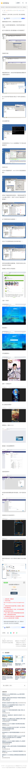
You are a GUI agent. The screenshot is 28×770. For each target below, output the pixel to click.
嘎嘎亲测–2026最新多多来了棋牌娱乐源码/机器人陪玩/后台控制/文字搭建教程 (13, 719)
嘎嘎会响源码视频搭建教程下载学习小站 (13, 7)
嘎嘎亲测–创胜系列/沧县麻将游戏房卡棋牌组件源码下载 (7, 665)
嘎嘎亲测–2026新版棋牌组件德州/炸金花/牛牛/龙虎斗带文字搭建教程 (13, 705)
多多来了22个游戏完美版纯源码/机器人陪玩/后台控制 (13, 711)
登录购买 (14, 593)
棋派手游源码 (22, 10)
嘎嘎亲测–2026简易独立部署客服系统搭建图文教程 (14, 755)
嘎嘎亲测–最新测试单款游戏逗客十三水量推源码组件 (20, 678)
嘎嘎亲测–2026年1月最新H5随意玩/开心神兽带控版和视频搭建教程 (13, 742)
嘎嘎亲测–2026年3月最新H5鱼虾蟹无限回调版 (13, 723)
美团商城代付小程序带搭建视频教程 (10, 732)
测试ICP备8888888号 (10, 767)
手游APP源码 (15, 10)
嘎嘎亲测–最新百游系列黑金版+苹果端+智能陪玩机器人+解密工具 (14, 698)
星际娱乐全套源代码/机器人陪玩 (10, 702)
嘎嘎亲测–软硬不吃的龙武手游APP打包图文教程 (7, 641)
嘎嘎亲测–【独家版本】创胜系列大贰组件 (12, 715)
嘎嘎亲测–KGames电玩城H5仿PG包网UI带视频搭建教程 (7, 678)
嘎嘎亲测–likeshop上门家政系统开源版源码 (12, 751)
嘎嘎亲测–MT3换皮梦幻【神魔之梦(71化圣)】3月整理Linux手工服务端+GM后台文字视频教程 (20, 643)
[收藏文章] (8, 633)
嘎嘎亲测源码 (9, 10)
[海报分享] (17, 633)
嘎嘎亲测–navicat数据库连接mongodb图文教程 (13, 694)
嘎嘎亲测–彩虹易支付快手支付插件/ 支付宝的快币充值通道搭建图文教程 (13, 728)
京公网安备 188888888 (21, 767)
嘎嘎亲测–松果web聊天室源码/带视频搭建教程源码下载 (14, 747)
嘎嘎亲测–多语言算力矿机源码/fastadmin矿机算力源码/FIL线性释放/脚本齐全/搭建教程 (13, 737)
